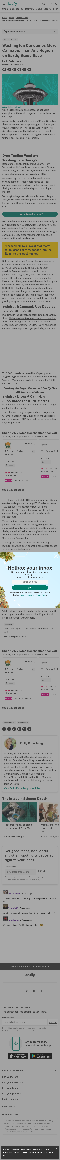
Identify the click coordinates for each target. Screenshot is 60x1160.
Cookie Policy (25, 1152)
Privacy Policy (40, 1152)
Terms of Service (26, 595)
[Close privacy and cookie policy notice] (57, 1148)
